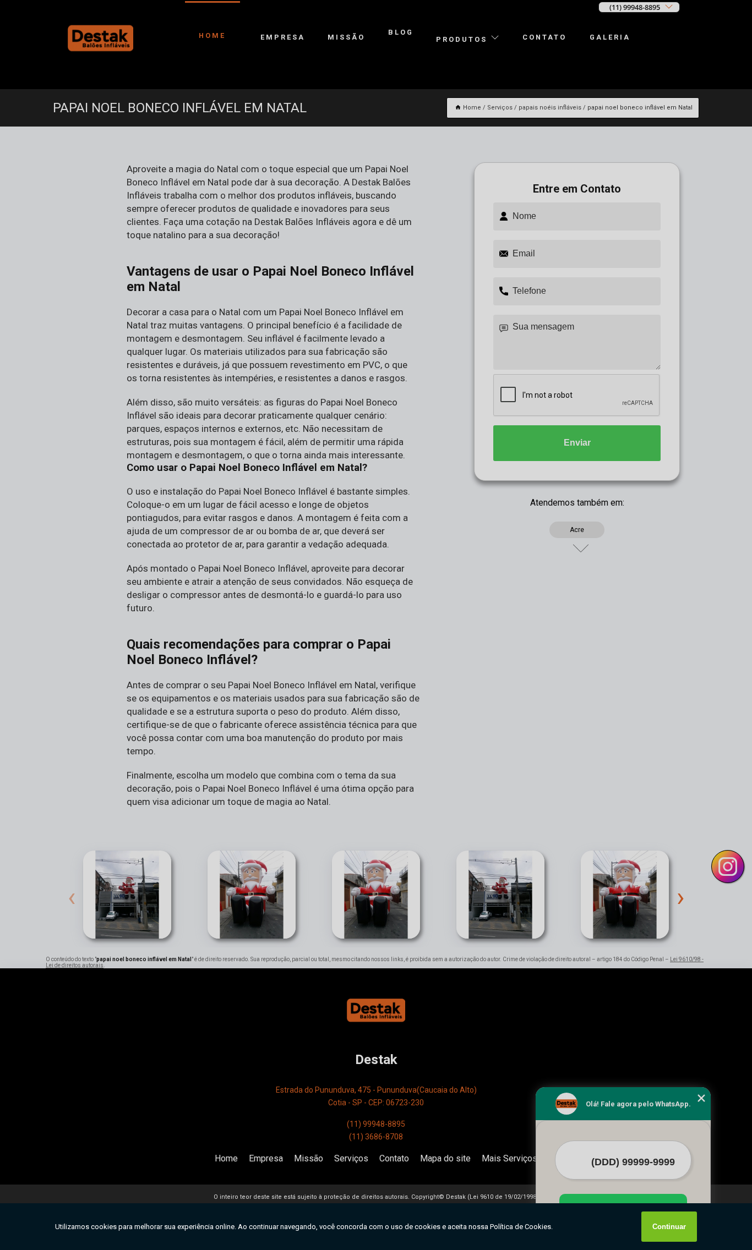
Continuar (669, 1226)
